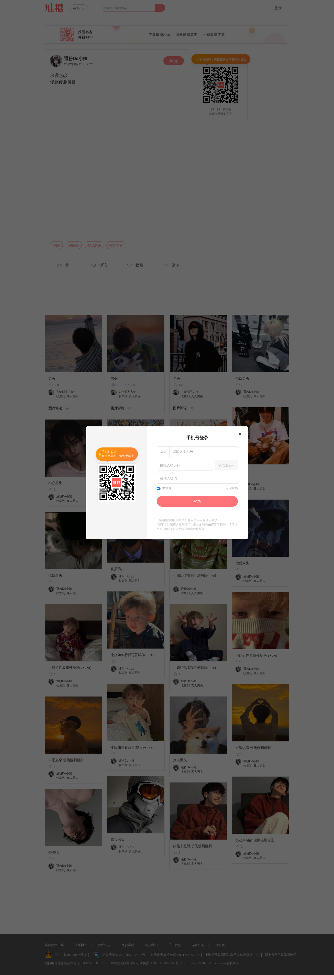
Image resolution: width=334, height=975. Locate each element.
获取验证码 (226, 465)
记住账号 (166, 488)
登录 (197, 501)
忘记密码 (232, 488)
